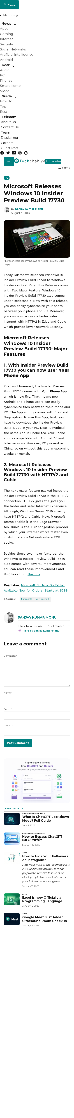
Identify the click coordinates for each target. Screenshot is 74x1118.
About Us (8, 122)
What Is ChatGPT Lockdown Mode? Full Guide (45, 818)
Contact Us (10, 127)
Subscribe (53, 161)
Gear (6, 65)
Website (8, 725)
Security (6, 44)
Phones (6, 81)
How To (6, 101)
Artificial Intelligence (16, 55)
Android (6, 60)
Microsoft (26, 599)
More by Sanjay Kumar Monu (40, 630)
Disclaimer (9, 138)
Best (3, 112)
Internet (6, 39)
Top (3, 107)
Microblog (10, 15)
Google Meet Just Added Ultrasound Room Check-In (44, 919)
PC (2, 75)
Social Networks (13, 49)
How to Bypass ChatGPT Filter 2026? (42, 838)
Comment (10, 655)
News (6, 23)
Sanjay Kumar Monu (29, 209)
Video (4, 91)
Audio (5, 70)
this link (34, 574)
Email (7, 709)
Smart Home (10, 86)
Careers (7, 143)
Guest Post (9, 148)
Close (11, 5)
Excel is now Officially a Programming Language (42, 899)
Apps (4, 29)
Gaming (6, 34)
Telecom (9, 117)
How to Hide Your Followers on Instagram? (45, 858)
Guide (7, 96)
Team (5, 132)
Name (8, 692)
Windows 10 (43, 599)
